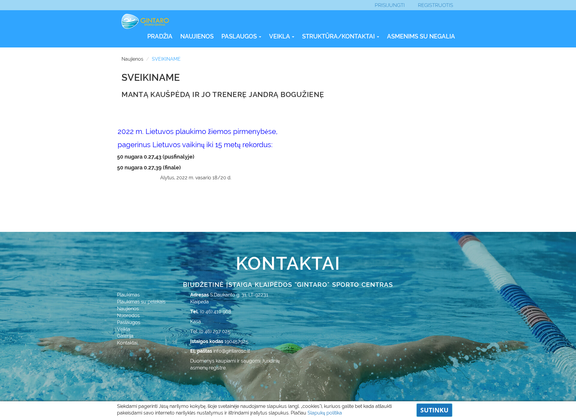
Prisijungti (390, 5)
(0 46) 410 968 (215, 311)
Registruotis (435, 5)
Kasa (195, 321)
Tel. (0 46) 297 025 (210, 331)
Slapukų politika (325, 413)
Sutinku (434, 410)
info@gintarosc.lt (231, 351)
